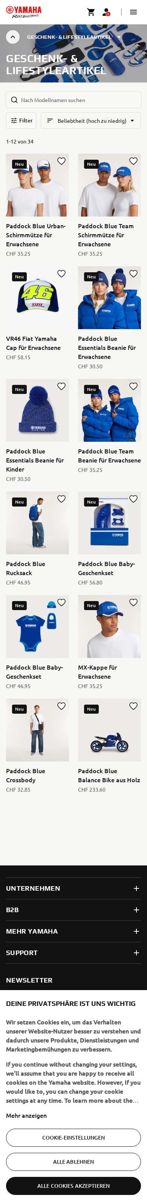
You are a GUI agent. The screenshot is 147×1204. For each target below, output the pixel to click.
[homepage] (23, 12)
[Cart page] (91, 12)
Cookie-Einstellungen (73, 1137)
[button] (133, 12)
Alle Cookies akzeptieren (73, 1185)
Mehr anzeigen (26, 1115)
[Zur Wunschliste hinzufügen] (61, 161)
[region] (73, 1097)
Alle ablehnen (73, 1161)
